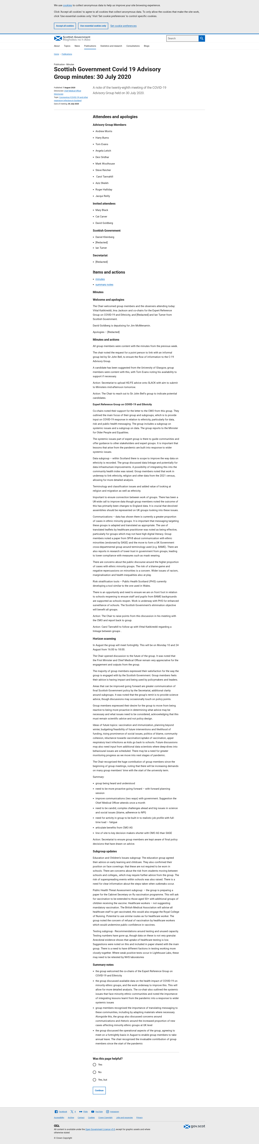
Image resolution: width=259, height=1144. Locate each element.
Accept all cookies (65, 26)
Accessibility (59, 1117)
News (77, 46)
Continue (99, 1090)
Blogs (146, 46)
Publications (90, 46)
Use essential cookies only (93, 26)
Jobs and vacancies (124, 1117)
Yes (100, 1064)
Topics (67, 46)
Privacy (139, 1117)
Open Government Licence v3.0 (100, 1129)
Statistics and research (111, 46)
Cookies (91, 1117)
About (57, 46)
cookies (67, 5)
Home (56, 54)
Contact (81, 1117)
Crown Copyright (105, 1117)
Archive (71, 1117)
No (100, 1072)
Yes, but (102, 1079)
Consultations (133, 46)
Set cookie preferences (123, 25)
